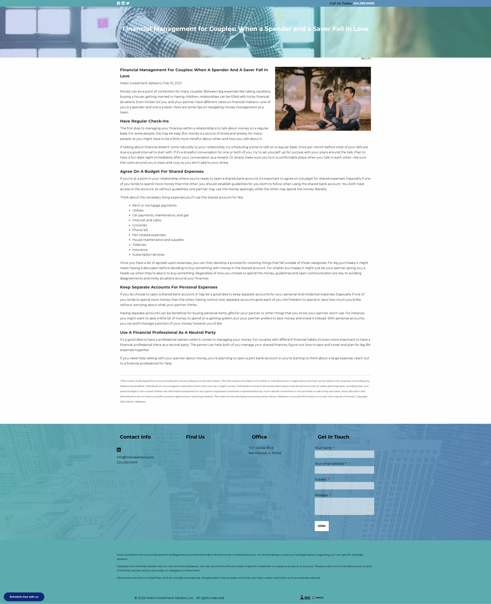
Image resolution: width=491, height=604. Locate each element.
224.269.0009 (363, 3)
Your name (339, 448)
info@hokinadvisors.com (135, 457)
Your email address (344, 463)
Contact (362, 78)
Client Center (357, 68)
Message (337, 495)
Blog (366, 58)
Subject (337, 479)
